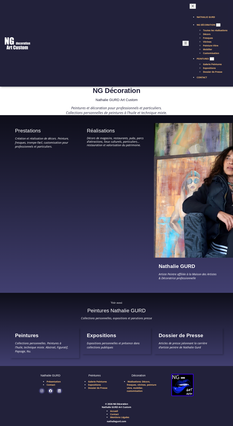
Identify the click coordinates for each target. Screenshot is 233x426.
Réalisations (101, 131)
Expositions (101, 335)
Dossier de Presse (181, 335)
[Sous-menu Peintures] (212, 58)
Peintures (27, 335)
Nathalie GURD (177, 266)
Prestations (28, 131)
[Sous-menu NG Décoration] (218, 25)
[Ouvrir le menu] (185, 43)
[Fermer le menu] (193, 6)
